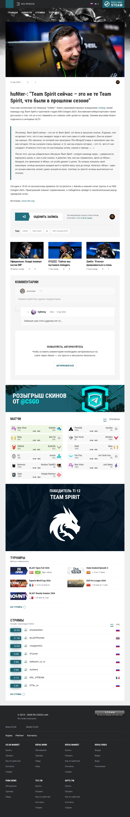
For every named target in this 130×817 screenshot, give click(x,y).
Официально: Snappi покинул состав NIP (26, 263)
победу (102, 108)
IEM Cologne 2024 (60, 231)
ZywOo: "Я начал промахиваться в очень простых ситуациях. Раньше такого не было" (101, 263)
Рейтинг (20, 736)
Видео (97, 756)
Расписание (100, 766)
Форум (98, 750)
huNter (25, 231)
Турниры (54, 12)
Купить (9, 750)
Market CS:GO (32, 727)
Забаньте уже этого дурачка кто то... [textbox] (43, 321)
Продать (9, 756)
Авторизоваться (65, 365)
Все (105, 419)
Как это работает (13, 761)
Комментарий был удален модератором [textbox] (39, 299)
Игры (37, 766)
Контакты (32, 736)
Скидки (9, 772)
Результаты (114, 419)
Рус (118, 625)
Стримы (40, 12)
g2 (47, 231)
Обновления (40, 750)
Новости (27, 12)
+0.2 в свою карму (84, 218)
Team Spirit (37, 231)
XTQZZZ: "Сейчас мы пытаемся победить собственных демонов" (60, 263)
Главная (13, 12)
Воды (97, 761)
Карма (9, 736)
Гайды (38, 761)
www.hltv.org (27, 201)
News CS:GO (11, 727)
